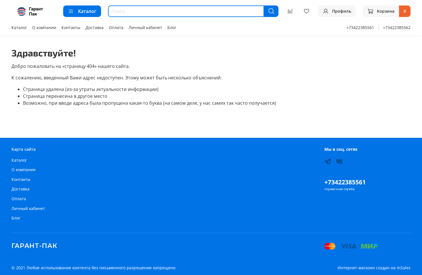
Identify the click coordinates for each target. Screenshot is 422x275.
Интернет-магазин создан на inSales (374, 267)
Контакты (70, 27)
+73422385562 (397, 27)
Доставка (95, 27)
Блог (171, 27)
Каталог (87, 11)
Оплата (116, 27)
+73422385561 (360, 27)
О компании (44, 27)
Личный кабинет (145, 27)
